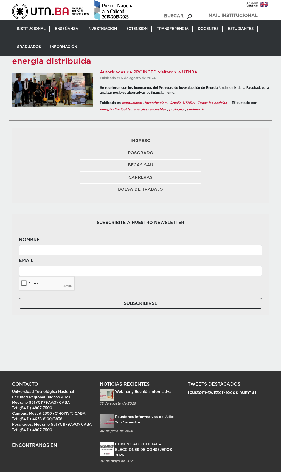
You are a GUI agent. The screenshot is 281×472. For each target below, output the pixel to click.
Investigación (155, 102)
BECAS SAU (140, 165)
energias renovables (149, 109)
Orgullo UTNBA (182, 102)
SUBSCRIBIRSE (141, 303)
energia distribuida (115, 109)
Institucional (132, 102)
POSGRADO (140, 153)
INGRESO (141, 141)
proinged (176, 109)
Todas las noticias (212, 102)
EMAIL (26, 260)
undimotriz (195, 109)
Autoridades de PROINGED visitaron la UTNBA (149, 72)
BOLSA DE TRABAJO (140, 189)
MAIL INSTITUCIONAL (233, 15)
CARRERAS (140, 177)
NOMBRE (29, 240)
